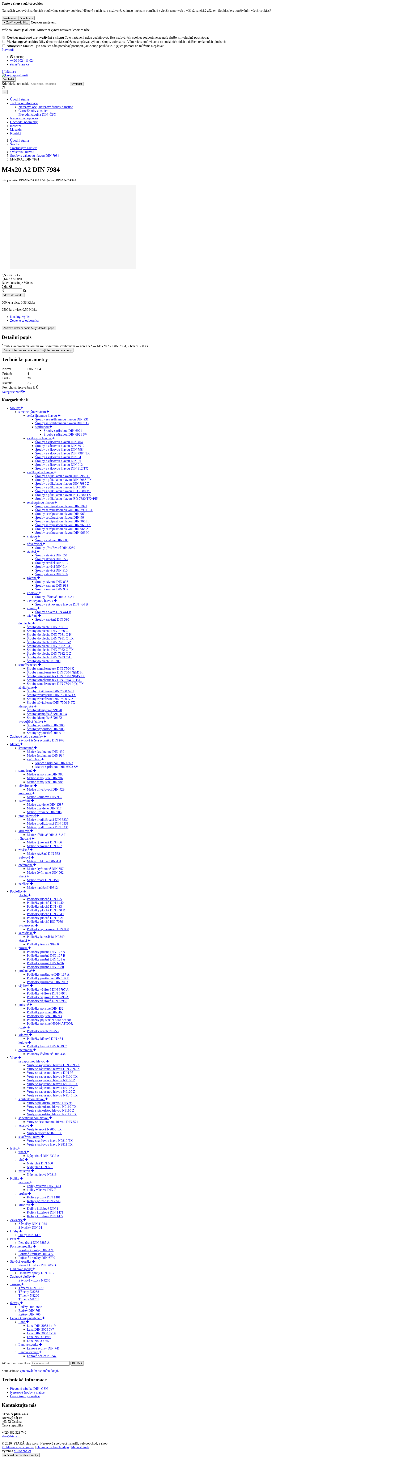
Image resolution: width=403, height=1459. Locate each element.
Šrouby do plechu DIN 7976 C (47, 631)
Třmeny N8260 (28, 1295)
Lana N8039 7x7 (38, 1341)
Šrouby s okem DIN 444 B (53, 612)
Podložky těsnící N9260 (43, 944)
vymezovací (26, 925)
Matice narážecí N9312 (42, 887)
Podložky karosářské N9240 (45, 936)
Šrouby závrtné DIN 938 (51, 585)
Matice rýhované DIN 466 (44, 842)
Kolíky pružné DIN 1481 (43, 1197)
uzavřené (24, 801)
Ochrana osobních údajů (53, 1447)
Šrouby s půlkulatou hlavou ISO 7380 (60, 487)
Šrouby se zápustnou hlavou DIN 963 (60, 513)
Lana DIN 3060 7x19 (41, 1333)
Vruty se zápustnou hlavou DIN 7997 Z (53, 1069)
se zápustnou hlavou (41, 502)
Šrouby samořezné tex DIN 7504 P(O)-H (54, 680)
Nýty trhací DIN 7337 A (43, 1156)
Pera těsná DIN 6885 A (34, 1242)
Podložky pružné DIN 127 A (46, 952)
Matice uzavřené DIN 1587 (45, 804)
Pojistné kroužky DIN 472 (36, 1254)
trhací (22, 876)
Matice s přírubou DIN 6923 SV (56, 767)
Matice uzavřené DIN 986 (44, 812)
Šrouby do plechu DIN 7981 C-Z (49, 642)
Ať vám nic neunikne (16, 1363)
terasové (24, 1125)
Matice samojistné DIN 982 (45, 778)
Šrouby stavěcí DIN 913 (51, 563)
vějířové (24, 986)
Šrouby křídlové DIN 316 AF (55, 597)
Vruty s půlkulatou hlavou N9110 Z (50, 1110)
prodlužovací (27, 816)
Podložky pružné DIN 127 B (46, 955)
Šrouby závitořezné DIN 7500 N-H (50, 691)
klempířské (26, 706)
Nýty (14, 1148)
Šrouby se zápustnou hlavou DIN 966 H (62, 532)
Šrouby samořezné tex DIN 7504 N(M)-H (55, 672)
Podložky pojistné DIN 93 (44, 1016)
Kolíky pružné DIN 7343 (43, 1201)
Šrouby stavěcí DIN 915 (51, 570)
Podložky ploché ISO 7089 (45, 921)
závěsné (32, 615)
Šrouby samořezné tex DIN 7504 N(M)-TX (56, 676)
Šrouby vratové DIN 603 (51, 540)
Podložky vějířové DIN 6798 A (48, 997)
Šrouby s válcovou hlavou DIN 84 (58, 457)
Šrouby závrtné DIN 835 (51, 581)
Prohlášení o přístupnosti (18, 1447)
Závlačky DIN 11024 (32, 1223)
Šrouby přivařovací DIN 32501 (56, 547)
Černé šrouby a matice (33, 110)
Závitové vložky (21, 1276)
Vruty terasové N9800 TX (44, 1129)
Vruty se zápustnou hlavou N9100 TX (52, 1076)
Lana (22, 1322)
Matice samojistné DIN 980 (45, 774)
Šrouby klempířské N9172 (44, 717)
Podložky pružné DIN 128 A (46, 959)
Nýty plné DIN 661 (40, 1167)
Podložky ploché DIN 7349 (45, 914)
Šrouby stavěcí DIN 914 (51, 566)
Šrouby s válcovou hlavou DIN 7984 (59, 449)
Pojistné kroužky (21, 1246)
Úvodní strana (19, 99)
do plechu (25, 623)
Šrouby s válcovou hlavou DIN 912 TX (61, 468)
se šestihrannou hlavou (42, 415)
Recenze (15, 126)
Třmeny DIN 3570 (30, 1288)
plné (21, 1159)
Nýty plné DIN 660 (40, 1163)
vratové (32, 536)
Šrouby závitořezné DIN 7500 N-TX (51, 695)
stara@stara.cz (11, 1436)
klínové (23, 1035)
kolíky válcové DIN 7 (41, 1189)
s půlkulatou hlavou (40, 472)
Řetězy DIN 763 (29, 1310)
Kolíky (15, 1178)
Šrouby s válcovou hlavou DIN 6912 (59, 446)
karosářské (25, 933)
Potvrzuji (8, 49)
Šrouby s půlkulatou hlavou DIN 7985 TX (63, 480)
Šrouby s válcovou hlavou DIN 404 (59, 442)
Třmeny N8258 (28, 1291)
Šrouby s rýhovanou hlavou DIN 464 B (61, 604)
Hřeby (14, 1231)
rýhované (25, 838)
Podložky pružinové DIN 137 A (48, 974)
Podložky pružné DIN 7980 (45, 967)
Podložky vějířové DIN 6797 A (48, 989)
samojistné (25, 770)
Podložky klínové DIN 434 (45, 1038)
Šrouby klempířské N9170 (44, 710)
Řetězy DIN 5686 (30, 1307)
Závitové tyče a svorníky (27, 736)
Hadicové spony (21, 1269)
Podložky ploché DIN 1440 (45, 902)
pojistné (24, 1004)
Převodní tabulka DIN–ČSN (37, 114)
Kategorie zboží (12, 392)
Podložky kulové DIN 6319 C (47, 1046)
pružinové (25, 970)
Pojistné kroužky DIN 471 (36, 1250)
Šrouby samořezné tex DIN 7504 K (50, 668)
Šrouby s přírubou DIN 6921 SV (65, 434)
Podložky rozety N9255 (43, 1031)
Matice (15, 744)
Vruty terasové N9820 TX (44, 1133)
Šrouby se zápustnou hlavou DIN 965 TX (63, 525)
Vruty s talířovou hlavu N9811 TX (50, 1144)
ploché (23, 895)
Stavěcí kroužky (21, 1261)
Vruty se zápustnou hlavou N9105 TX (52, 1084)
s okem (32, 608)
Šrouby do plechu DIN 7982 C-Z (49, 653)
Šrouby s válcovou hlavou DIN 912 (59, 464)
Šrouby (15, 408)
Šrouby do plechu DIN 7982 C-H (49, 646)
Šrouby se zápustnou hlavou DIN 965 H (62, 521)
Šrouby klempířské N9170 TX (47, 714)
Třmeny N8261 (28, 1299)
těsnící (23, 940)
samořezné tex (28, 665)
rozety (22, 1027)
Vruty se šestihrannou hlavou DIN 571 (52, 1122)
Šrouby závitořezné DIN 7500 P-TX (51, 702)
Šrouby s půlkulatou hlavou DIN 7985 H (62, 476)
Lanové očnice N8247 (41, 1356)
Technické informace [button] (24, 103)
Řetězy (15, 1303)
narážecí (24, 884)
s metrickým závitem (32, 412)
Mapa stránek (80, 1447)
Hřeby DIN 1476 (29, 1235)
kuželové (24, 1205)
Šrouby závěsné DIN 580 (52, 619)
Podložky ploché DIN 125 (44, 899)
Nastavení (9, 18)
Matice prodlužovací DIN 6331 (47, 823)
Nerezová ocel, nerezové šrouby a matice (45, 107)
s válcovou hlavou (39, 438)
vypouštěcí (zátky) (31, 721)
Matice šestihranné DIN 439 (45, 751)
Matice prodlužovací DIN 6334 (47, 827)
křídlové (33, 593)
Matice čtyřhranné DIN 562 (45, 872)
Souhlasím (26, 18)
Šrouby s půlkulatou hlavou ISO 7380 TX (63, 495)
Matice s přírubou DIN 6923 (54, 763)
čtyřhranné (25, 865)
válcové (24, 1182)
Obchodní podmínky (24, 122)
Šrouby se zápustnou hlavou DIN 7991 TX (64, 510)
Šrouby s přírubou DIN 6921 (63, 430)
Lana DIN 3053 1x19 (41, 1325)
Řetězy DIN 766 (29, 1314)
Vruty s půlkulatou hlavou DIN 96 (49, 1103)
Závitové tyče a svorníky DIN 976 (41, 740)
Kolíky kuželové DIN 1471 (45, 1212)
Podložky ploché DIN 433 (44, 906)
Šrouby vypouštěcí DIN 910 (45, 733)
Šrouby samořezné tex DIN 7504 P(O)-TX (55, 683)
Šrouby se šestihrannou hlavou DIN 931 (62, 419)
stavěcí (32, 551)
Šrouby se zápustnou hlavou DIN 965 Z (61, 529)
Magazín (16, 129)
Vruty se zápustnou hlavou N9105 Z (51, 1088)
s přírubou (42, 427)
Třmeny (15, 1284)
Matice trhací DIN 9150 (43, 880)
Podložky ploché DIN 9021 (45, 918)
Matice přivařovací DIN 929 (45, 789)
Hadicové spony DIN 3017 (36, 1273)
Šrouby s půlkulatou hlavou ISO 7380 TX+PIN (66, 498)
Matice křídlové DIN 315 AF (46, 835)
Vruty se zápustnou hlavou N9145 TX (52, 1095)
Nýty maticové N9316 (41, 1174)
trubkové (24, 857)
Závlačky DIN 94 (30, 1227)
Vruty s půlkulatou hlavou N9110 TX (52, 1106)
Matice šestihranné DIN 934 (45, 755)
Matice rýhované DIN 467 (44, 846)
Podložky (17, 891)
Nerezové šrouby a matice (27, 1392)
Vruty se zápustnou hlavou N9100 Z (51, 1080)
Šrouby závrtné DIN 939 (51, 589)
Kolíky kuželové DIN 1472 (45, 1216)
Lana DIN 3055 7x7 (40, 1329)
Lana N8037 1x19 (39, 1337)
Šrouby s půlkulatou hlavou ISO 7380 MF (63, 491)
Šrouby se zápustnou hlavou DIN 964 (60, 517)
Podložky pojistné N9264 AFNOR (50, 1023)
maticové (24, 1171)
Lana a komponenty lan (26, 1318)
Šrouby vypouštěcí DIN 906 (45, 725)
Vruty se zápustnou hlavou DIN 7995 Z (53, 1065)
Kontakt (15, 133)
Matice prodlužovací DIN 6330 (47, 819)
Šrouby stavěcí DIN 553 (51, 559)
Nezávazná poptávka (24, 118)
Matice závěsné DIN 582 (43, 853)
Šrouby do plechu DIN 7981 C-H (49, 634)
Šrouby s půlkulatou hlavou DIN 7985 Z (62, 483)
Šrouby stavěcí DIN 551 (51, 555)
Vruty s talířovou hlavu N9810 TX (50, 1140)
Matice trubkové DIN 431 (44, 861)
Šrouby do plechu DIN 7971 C (47, 627)
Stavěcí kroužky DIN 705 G (37, 1265)
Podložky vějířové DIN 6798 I (47, 1001)
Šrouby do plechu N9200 (43, 661)
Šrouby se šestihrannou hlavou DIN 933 (62, 423)
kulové (23, 1042)
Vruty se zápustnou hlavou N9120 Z (51, 1091)
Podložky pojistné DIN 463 (45, 1012)
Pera (13, 1239)
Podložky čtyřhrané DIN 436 (46, 1054)
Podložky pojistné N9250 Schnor (49, 1020)
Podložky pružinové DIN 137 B (48, 978)
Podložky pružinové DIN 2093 (47, 982)
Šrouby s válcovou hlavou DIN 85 (58, 461)
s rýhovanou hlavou (40, 600)
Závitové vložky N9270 (34, 1280)
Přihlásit (77, 1363)
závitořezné (26, 687)
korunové (25, 793)
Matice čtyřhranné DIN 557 (45, 868)
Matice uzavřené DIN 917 (44, 808)
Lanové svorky (28, 1344)
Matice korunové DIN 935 (44, 797)
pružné (23, 948)
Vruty (14, 1057)
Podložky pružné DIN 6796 (45, 963)
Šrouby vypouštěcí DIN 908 (45, 729)
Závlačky (16, 1220)
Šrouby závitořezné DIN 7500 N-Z (50, 699)
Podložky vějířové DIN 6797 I (47, 993)
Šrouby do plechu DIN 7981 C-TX (50, 638)
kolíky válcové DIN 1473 (44, 1186)
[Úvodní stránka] (15, 75)
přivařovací (35, 544)
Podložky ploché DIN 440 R (46, 910)
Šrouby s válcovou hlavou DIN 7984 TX (62, 453)
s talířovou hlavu (29, 1137)
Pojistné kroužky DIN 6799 (36, 1257)
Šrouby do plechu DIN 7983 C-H (49, 657)
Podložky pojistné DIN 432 (45, 1008)
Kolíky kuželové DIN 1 (42, 1208)
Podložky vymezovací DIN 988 (48, 929)
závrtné (32, 578)
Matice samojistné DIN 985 (45, 782)
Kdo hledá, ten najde (15, 83)
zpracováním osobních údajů (39, 1371)
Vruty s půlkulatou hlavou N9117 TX (52, 1114)
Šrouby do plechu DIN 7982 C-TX (50, 649)
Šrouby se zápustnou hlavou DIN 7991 (61, 506)
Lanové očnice (28, 1352)
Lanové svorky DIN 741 (43, 1348)
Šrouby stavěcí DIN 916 (51, 574)
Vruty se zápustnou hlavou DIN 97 (50, 1072)
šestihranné (26, 748)
